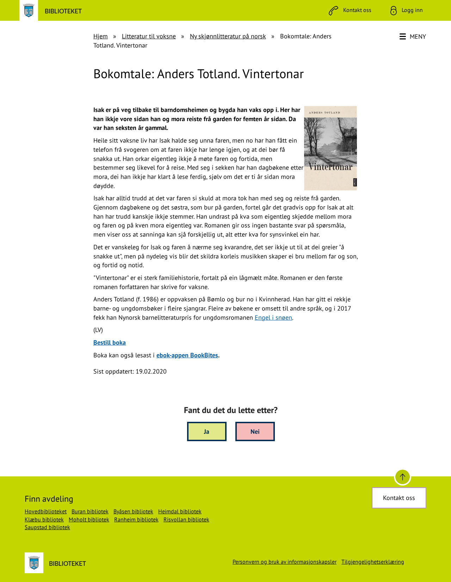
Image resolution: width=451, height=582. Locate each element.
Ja (206, 431)
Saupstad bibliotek (47, 527)
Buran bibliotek (90, 511)
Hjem (100, 36)
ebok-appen (187, 355)
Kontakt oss (399, 498)
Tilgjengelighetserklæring (372, 561)
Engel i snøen (273, 317)
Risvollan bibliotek (186, 519)
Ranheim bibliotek (136, 519)
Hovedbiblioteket (46, 511)
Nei (255, 431)
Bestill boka (109, 342)
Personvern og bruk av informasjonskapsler (284, 561)
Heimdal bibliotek (180, 511)
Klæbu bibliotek (44, 519)
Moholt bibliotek (89, 519)
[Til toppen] (402, 477)
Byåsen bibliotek (133, 511)
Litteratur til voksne (149, 36)
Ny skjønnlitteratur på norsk (228, 36)
